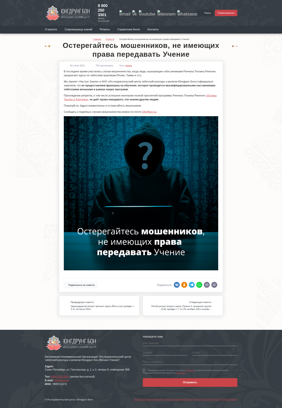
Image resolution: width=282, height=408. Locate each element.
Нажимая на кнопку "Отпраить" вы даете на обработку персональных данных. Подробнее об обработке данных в (186, 371)
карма (128, 65)
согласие (190, 370)
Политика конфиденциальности (179, 399)
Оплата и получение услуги (207, 399)
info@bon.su (149, 111)
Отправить (190, 382)
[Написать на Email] (124, 12)
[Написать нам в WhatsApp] (187, 12)
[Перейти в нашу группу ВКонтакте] (134, 12)
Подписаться (81, 285)
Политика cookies (229, 399)
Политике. (180, 373)
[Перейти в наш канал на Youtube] (147, 12)
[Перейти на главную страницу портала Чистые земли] (68, 12)
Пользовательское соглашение (148, 399)
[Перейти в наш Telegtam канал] (166, 12)
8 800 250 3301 (103, 10)
